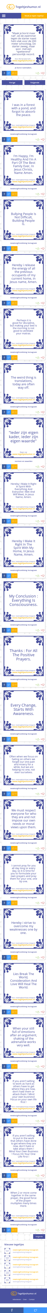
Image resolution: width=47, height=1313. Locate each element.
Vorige (12, 82)
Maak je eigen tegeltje (34, 16)
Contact (31, 1299)
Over (25, 1299)
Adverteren (17, 1299)
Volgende (34, 82)
